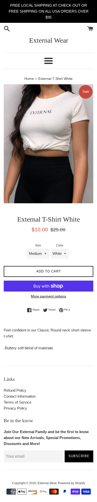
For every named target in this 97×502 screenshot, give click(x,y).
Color (59, 245)
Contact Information (20, 396)
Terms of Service (17, 402)
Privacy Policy (15, 408)
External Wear (48, 40)
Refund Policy (15, 390)
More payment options (48, 296)
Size (38, 245)
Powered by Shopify (71, 483)
